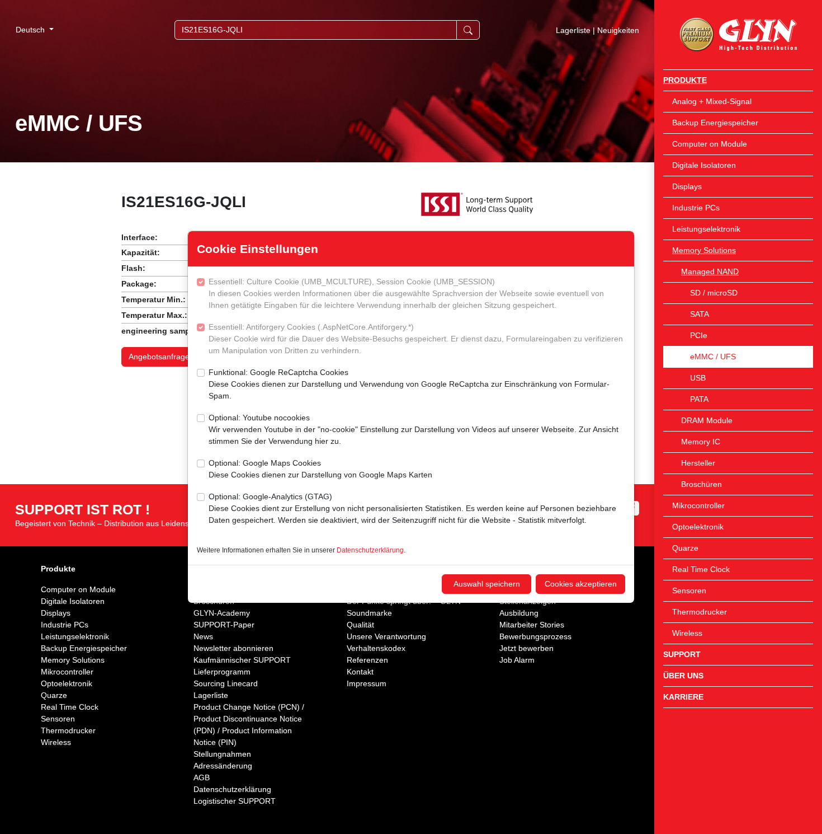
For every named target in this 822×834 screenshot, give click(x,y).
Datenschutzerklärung (370, 550)
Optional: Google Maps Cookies (320, 468)
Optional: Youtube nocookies (413, 429)
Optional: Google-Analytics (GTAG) (412, 508)
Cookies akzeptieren (581, 583)
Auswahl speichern (486, 583)
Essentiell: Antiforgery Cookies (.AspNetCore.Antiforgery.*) (416, 338)
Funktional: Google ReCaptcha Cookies (409, 384)
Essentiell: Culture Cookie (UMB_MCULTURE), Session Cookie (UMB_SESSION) (406, 293)
